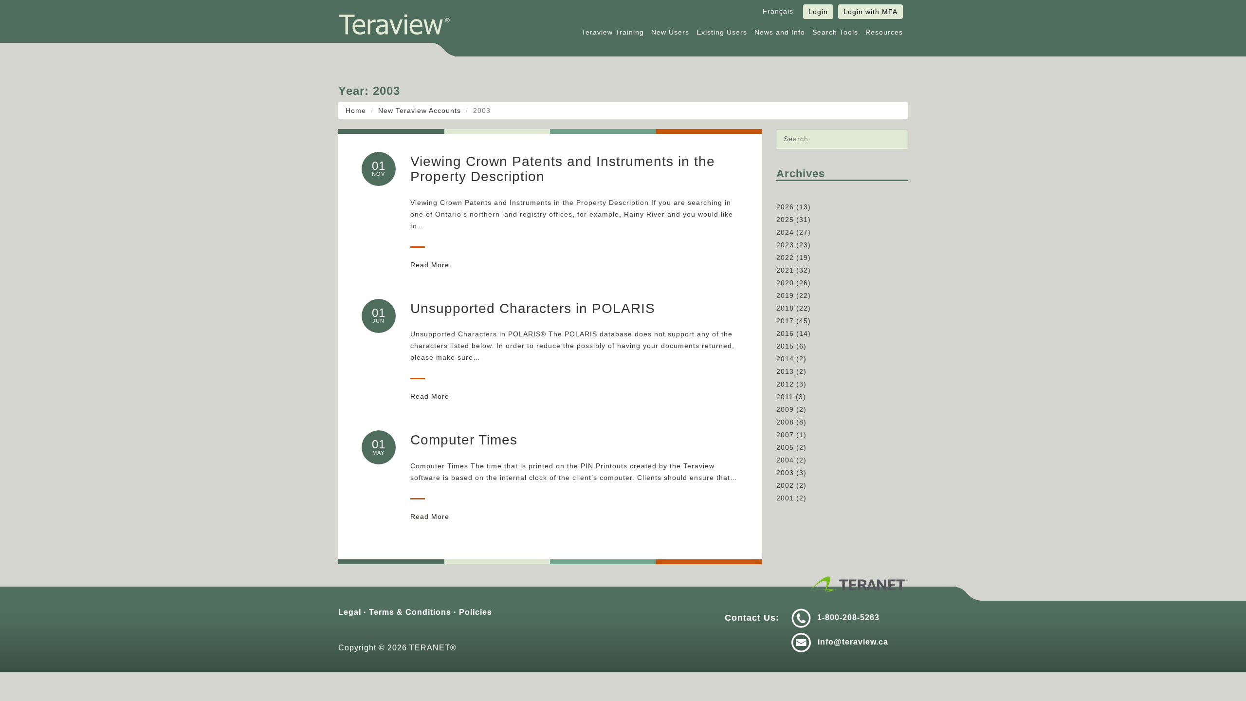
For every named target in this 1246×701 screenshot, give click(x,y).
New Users (670, 32)
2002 (785, 485)
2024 (785, 232)
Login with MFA (870, 12)
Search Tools (835, 32)
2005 (785, 447)
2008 (785, 422)
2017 (785, 321)
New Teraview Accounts (419, 110)
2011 (784, 397)
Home (356, 110)
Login (818, 12)
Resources (884, 32)
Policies (475, 612)
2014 (785, 359)
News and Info (779, 32)
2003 (785, 473)
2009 (785, 409)
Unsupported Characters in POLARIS (532, 308)
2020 (785, 283)
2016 (785, 333)
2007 (785, 435)
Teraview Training (613, 32)
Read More (429, 265)
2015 (785, 346)
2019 (785, 295)
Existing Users (721, 32)
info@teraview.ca (853, 642)
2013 (785, 371)
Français (778, 11)
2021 (785, 270)
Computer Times (463, 439)
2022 (785, 257)
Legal (349, 612)
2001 (785, 498)
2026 (785, 207)
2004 (785, 460)
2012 (785, 384)
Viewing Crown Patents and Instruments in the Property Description (562, 169)
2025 (785, 219)
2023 (785, 245)
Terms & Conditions (410, 612)
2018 (785, 308)
